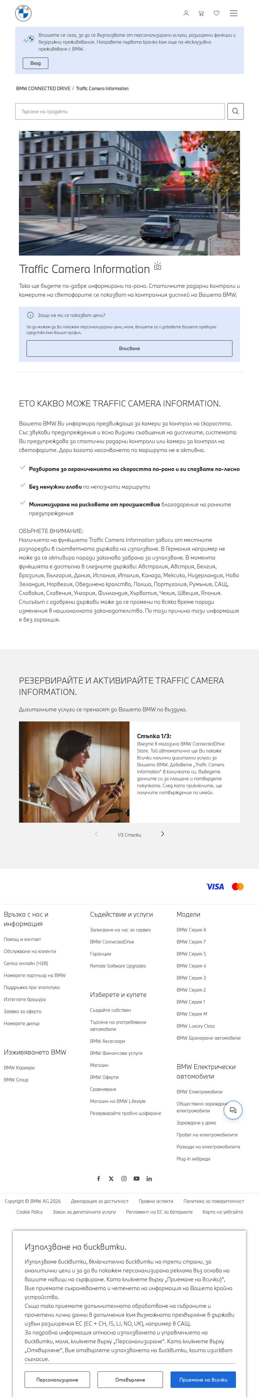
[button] (235, 111)
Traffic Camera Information (102, 88)
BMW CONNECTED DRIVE (43, 88)
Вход (35, 63)
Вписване (129, 348)
